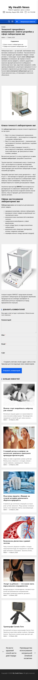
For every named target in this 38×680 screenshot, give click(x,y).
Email (3, 344)
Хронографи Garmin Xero (13, 627)
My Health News (19, 7)
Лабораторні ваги (7, 50)
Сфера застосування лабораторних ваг (15, 46)
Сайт (3, 353)
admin (3, 37)
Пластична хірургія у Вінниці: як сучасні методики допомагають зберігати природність (16, 498)
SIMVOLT (15, 294)
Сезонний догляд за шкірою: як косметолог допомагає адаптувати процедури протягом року (16, 453)
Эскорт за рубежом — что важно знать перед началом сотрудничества (18, 585)
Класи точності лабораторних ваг (13, 44)
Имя (3, 335)
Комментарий (6, 320)
